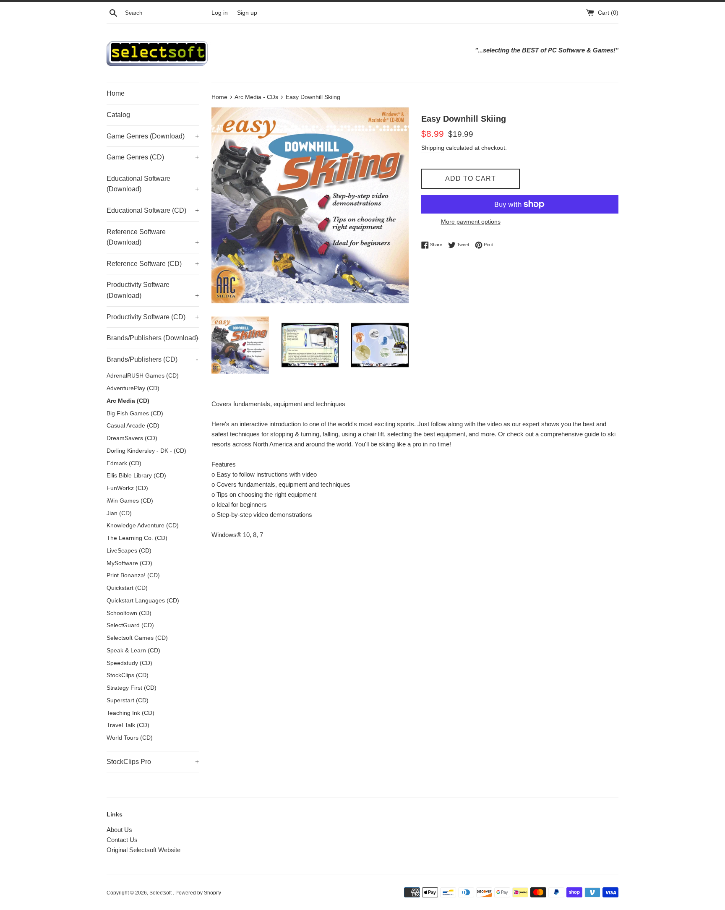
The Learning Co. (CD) (137, 538)
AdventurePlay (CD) (133, 388)
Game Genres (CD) (153, 157)
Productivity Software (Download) (153, 290)
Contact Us (122, 839)
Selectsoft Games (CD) (137, 638)
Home (116, 93)
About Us (119, 829)
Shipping (432, 147)
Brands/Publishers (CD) (152, 359)
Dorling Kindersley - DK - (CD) (146, 451)
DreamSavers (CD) (132, 438)
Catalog (118, 114)
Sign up (247, 13)
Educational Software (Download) (153, 184)
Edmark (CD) (124, 463)
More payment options (471, 221)
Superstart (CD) (128, 700)
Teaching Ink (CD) (130, 713)
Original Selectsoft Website (143, 849)
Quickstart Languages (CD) (143, 600)
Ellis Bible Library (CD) (136, 475)
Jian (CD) (119, 513)
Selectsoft (161, 893)
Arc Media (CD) (128, 401)
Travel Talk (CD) (128, 725)
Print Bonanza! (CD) (133, 575)
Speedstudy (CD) (129, 663)
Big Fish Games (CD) (135, 413)
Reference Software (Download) (153, 237)
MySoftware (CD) (129, 563)
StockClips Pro (153, 761)
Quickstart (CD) (127, 588)
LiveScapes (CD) (129, 551)
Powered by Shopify (198, 893)
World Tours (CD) (130, 738)
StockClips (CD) (128, 675)
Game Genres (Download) (153, 136)
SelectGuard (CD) (130, 625)
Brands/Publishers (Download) (153, 338)
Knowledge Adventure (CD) (143, 525)
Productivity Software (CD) (153, 317)
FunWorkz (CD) (127, 488)
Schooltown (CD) (129, 613)
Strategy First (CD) (131, 688)
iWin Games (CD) (130, 501)
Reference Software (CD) (153, 263)
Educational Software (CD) (153, 210)
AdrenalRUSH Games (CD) (143, 376)
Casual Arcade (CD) (133, 425)
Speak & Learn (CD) (133, 650)
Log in (219, 13)
